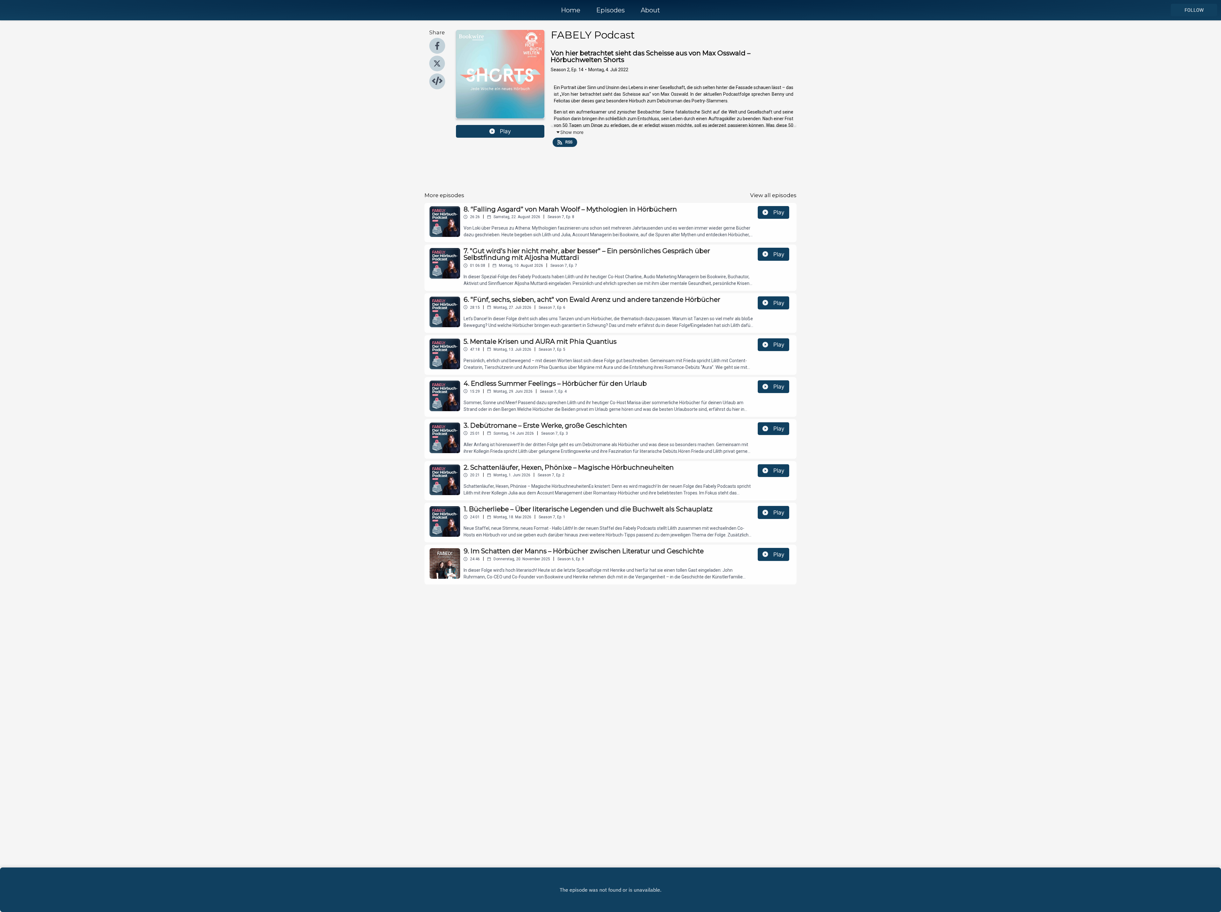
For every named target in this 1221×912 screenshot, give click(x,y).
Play (505, 131)
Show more (571, 132)
